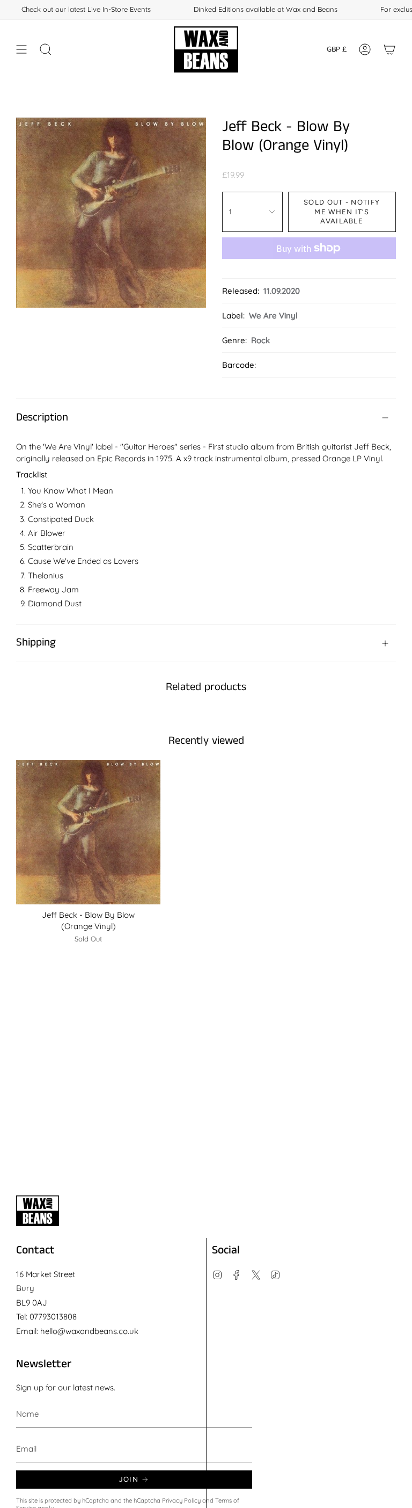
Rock (260, 340)
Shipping (36, 642)
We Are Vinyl (273, 315)
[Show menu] (21, 49)
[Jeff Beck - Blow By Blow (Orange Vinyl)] (88, 832)
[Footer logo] (37, 1210)
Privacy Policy (181, 1500)
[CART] (389, 49)
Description (42, 417)
